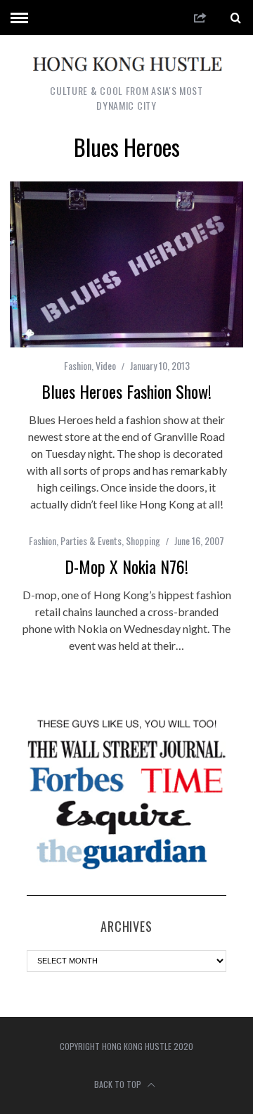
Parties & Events (91, 540)
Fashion (77, 365)
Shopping (143, 540)
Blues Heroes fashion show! (126, 391)
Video (106, 365)
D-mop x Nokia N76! (126, 566)
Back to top (118, 1084)
